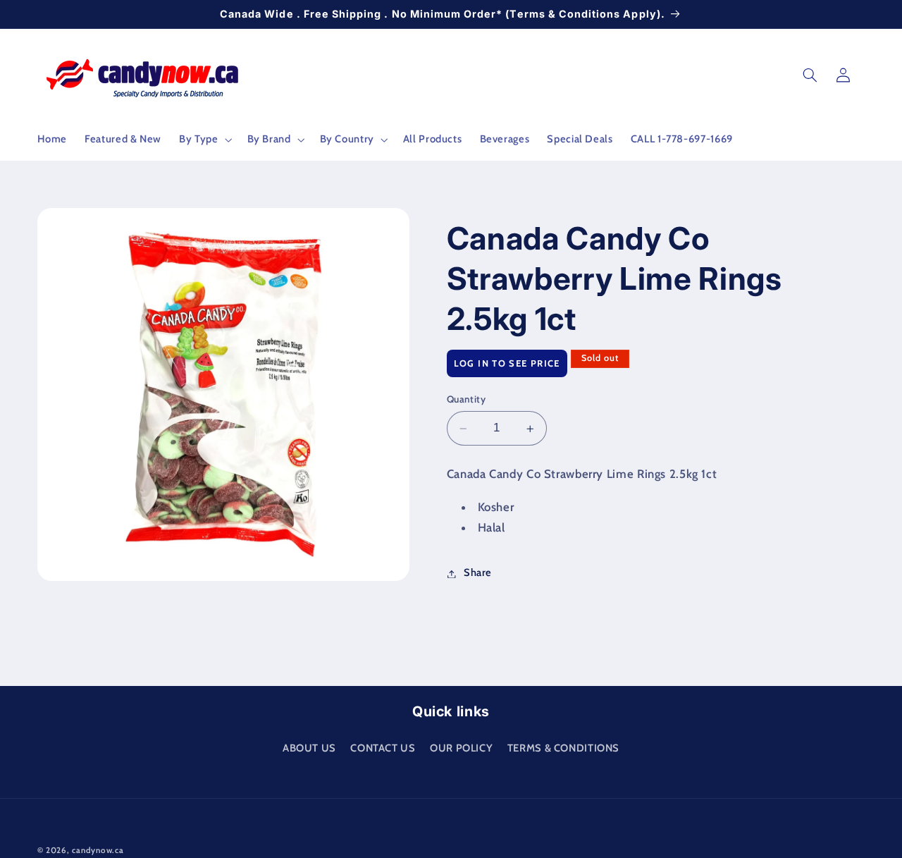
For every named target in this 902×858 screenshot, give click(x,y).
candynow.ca (97, 850)
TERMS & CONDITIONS (563, 747)
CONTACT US (382, 747)
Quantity (466, 399)
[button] (204, 139)
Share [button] (478, 573)
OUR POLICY (461, 747)
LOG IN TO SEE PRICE (507, 363)
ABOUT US (309, 747)
